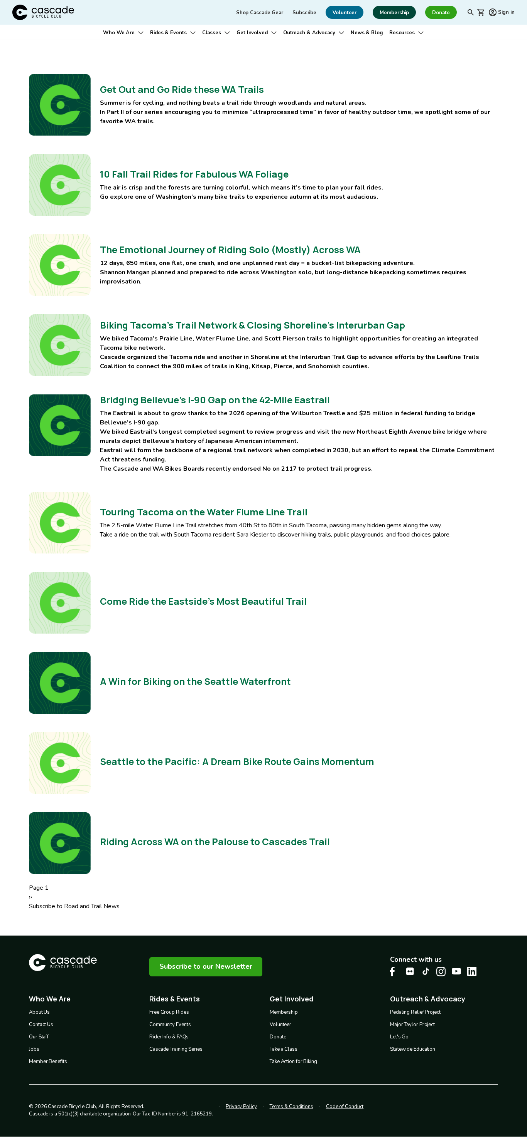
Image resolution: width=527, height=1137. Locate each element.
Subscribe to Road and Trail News (74, 906)
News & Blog (367, 32)
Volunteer (280, 1024)
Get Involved (252, 32)
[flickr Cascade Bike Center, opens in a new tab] (410, 971)
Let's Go (399, 1036)
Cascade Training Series (176, 1049)
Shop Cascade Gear (259, 12)
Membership (284, 1012)
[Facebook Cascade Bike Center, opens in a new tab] (394, 971)
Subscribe (304, 12)
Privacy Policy (241, 1106)
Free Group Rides (169, 1012)
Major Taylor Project (412, 1024)
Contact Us (41, 1024)
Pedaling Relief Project (415, 1012)
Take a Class (283, 1049)
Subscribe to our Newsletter (205, 966)
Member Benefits (48, 1061)
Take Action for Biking (293, 1061)
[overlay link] (263, 105)
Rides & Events (168, 32)
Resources (402, 32)
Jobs (34, 1049)
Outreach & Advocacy (309, 32)
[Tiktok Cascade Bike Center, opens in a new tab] (425, 971)
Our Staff (39, 1036)
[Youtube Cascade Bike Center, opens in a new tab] (456, 971)
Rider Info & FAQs (169, 1036)
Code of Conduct (345, 1106)
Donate (278, 1036)
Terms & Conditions (291, 1106)
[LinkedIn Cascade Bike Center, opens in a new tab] (471, 971)
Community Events (170, 1024)
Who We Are (119, 32)
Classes (211, 32)
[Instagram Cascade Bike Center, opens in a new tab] (441, 971)
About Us (39, 1012)
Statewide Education (412, 1049)
